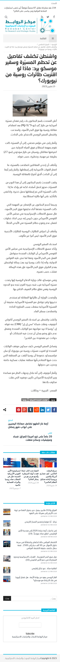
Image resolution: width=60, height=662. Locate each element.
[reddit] (36, 409)
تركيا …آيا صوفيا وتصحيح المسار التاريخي (41, 521)
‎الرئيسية (54, 44)
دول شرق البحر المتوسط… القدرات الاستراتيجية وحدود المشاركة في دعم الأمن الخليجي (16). (35, 558)
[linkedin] (42, 409)
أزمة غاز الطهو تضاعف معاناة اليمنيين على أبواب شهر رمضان (28, 423)
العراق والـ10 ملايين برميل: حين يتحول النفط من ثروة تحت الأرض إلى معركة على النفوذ (35, 511)
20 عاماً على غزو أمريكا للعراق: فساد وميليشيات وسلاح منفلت (32, 436)
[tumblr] (30, 409)
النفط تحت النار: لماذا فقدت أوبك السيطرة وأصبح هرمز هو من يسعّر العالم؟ (30, 475)
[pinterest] (18, 409)
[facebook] (54, 409)
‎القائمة (43, 38)
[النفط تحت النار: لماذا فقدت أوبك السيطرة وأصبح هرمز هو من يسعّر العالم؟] (30, 463)
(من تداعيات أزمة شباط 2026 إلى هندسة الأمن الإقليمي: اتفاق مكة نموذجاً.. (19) (37, 532)
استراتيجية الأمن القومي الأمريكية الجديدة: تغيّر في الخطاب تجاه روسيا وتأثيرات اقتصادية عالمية (12, 477)
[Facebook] (54, 17)
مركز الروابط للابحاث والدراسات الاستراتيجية (29, 636)
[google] (24, 409)
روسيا (24, 400)
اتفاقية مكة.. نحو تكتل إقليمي (44, 568)
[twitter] (48, 409)
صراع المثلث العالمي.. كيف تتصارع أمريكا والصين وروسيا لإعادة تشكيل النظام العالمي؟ (48, 476)
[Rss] (42, 17)
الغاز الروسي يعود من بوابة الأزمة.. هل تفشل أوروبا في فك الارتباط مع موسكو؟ (36, 579)
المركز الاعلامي (43, 44)
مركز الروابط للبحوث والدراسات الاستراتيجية (22, 658)
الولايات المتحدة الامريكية (39, 400)
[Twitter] (48, 17)
